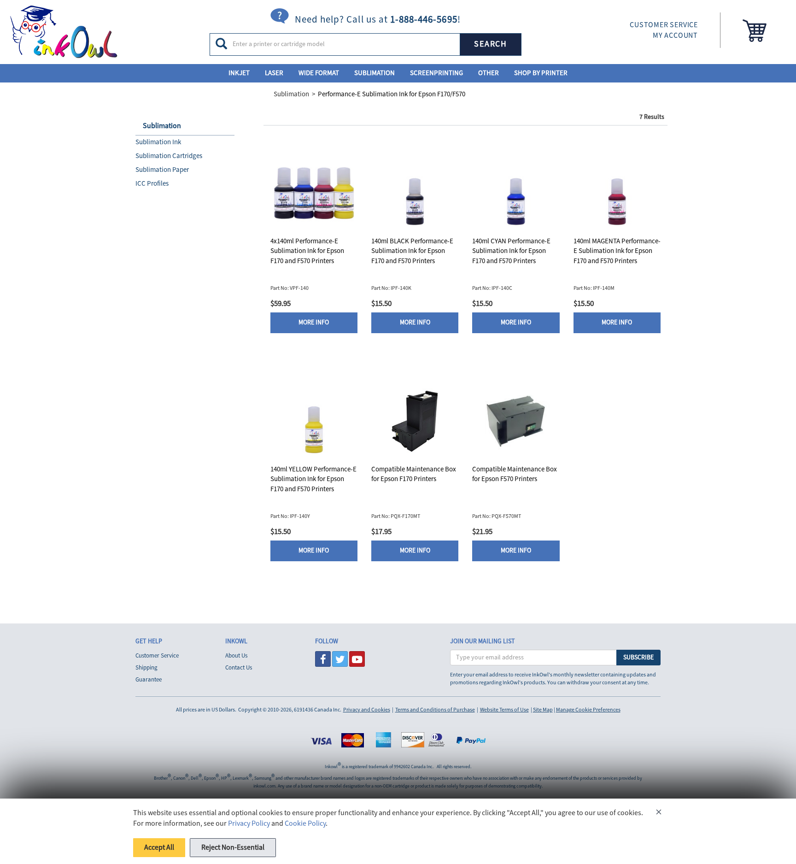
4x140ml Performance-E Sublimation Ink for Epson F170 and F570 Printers (307, 251)
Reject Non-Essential (232, 847)
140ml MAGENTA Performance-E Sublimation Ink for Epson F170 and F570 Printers (617, 251)
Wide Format (318, 73)
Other (488, 73)
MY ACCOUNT (675, 35)
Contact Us (238, 668)
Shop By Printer (541, 73)
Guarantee (148, 680)
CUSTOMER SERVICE (664, 25)
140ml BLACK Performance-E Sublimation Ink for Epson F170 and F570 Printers (412, 251)
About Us (236, 656)
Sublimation (374, 73)
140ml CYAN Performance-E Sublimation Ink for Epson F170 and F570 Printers (511, 251)
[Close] (659, 813)
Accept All (159, 847)
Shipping (146, 668)
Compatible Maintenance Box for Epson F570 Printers (514, 474)
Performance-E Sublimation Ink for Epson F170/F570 (391, 94)
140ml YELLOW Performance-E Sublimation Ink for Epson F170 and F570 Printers (313, 479)
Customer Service (157, 656)
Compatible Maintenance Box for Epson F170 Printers (413, 474)
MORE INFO (313, 322)
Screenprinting (436, 73)
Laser (274, 73)
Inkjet (239, 73)
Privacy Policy (249, 823)
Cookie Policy (305, 823)
